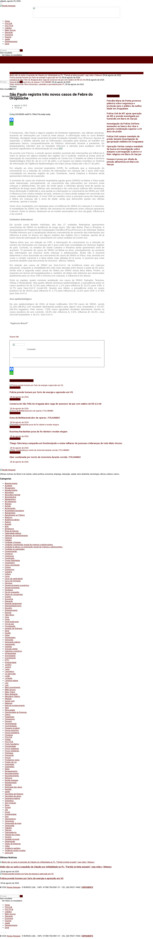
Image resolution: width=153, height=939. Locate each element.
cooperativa (10, 563)
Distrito (8, 597)
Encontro (8, 608)
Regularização (11, 782)
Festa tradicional (12, 622)
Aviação (8, 524)
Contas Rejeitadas (12, 560)
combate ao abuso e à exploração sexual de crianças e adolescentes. (34, 547)
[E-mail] (14, 363)
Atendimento (10, 513)
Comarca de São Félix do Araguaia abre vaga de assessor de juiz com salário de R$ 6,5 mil (47, 80)
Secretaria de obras (13, 796)
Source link (14, 337)
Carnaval (8, 538)
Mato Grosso (10, 30)
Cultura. (8, 574)
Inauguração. (10, 644)
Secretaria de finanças (14, 794)
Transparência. (11, 832)
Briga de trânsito (12, 531)
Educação (9, 32)
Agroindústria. (10, 497)
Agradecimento (11, 490)
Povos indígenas (12, 748)
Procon (8, 758)
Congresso (9, 556)
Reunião (8, 789)
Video (7, 846)
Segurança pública (12, 798)
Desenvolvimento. (12, 588)
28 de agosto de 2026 (19, 397)
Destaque (9, 590)
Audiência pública (12, 520)
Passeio (8, 721)
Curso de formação (13, 581)
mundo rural (9, 701)
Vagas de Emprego (13, 844)
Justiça (8, 667)
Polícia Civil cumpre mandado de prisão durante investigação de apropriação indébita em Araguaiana (125, 139)
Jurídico (8, 665)
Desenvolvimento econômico (17, 585)
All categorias (10, 501)
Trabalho (8, 828)
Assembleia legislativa (14, 511)
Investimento (10, 658)
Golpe (7, 635)
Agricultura (9, 492)
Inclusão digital (11, 649)
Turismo (8, 837)
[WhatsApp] (57, 123)
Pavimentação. (11, 726)
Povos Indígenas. (12, 751)
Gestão (8, 633)
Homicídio (9, 640)
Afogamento (10, 488)
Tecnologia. (9, 821)
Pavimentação (11, 724)
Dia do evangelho (12, 592)
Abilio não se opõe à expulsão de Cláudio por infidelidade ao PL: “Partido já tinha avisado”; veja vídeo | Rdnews (56, 75)
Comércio (9, 554)
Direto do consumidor (14, 594)
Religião (8, 785)
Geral (7, 44)
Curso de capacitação (14, 578)
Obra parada (10, 710)
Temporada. (9, 826)
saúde (7, 39)
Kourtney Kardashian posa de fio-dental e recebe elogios (38, 431)
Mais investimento (12, 687)
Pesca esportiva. (12, 730)
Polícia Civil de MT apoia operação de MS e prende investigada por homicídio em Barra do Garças (124, 116)
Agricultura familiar (12, 495)
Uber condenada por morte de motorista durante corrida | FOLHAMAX (45, 457)
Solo (7, 816)
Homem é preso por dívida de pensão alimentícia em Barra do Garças (123, 162)
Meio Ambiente (11, 694)
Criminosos (9, 569)
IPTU (7, 660)
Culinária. (8, 572)
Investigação (10, 656)
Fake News (9, 615)
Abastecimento (11, 483)
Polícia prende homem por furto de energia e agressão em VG (35, 77)
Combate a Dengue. (13, 542)
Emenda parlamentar (13, 603)
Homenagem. (10, 637)
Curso (7, 576)
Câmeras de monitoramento (16, 535)
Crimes (8, 567)
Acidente (8, 486)
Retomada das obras (13, 787)
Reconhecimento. (12, 776)
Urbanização (10, 841)
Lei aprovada (10, 674)
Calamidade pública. (13, 533)
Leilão (7, 676)
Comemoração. (11, 551)
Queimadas (9, 764)
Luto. (7, 685)
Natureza (8, 703)
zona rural (9, 853)
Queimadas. (10, 767)
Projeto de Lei (11, 762)
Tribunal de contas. (12, 835)
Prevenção (9, 755)
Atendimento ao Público (15, 515)
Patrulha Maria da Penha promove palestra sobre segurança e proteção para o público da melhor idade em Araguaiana (124, 104)
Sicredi (8, 807)
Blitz (7, 526)
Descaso (8, 583)
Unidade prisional (12, 839)
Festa (7, 619)
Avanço (8, 522)
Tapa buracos (10, 819)
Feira (7, 617)
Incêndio (8, 646)
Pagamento (9, 717)
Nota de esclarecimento (15, 705)
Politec (8, 739)
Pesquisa (9, 735)
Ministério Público (12, 696)
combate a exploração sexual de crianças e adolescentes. (29, 545)
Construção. (10, 558)
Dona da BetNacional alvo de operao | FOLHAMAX (30, 82)
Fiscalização (10, 626)
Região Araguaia (7, 67)
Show (7, 805)
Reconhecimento (12, 773)
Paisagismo (10, 719)
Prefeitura (9, 753)
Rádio (7, 769)
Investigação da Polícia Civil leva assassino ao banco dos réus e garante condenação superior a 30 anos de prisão (124, 127)
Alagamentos (10, 499)
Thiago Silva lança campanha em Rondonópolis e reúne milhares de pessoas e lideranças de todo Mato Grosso (66, 443)
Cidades (8, 28)
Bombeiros (9, 529)
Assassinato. (10, 508)
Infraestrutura (10, 653)
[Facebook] (57, 120)
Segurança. (9, 801)
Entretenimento (11, 41)
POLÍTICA (9, 26)
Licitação (8, 678)
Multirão (8, 699)
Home (7, 21)
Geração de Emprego (13, 628)
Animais (8, 504)
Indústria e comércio (13, 651)
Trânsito (8, 830)
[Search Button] (21, 50)
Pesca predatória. (12, 733)
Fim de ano (9, 624)
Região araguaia (11, 780)
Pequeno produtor (12, 728)
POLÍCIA (8, 23)
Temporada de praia (13, 823)
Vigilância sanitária (12, 848)
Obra (7, 708)
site (6, 810)
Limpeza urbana (11, 680)
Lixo (6, 683)
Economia (9, 35)
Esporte (8, 37)
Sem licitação (10, 803)
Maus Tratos (10, 692)
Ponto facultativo (12, 744)
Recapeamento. (11, 771)
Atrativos (8, 517)
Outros (7, 714)
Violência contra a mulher (15, 850)
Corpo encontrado (12, 565)
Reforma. (8, 778)
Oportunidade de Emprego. (16, 712)
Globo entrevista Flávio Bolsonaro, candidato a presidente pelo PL (37, 84)
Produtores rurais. (12, 760)
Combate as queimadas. (15, 549)
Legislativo (9, 671)
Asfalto (8, 506)
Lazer (7, 669)
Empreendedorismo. (13, 606)
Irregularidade (10, 662)
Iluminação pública (12, 642)
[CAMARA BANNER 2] (76, 17)
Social (7, 812)
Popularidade (10, 746)
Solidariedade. (11, 814)
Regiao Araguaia (13, 887)
